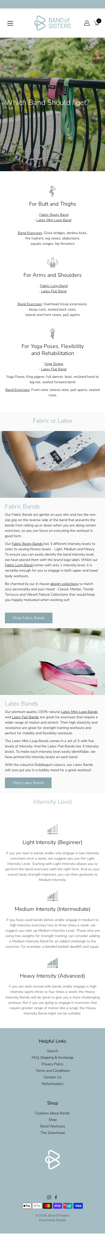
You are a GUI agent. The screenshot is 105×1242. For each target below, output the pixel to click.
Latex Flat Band (53, 291)
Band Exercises (30, 232)
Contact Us (52, 1077)
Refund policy (52, 1083)
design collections (64, 583)
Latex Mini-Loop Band (53, 220)
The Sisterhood (52, 1132)
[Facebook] (56, 1197)
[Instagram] (49, 1197)
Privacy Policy (52, 1064)
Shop (53, 1119)
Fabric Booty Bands (27, 543)
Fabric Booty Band (53, 214)
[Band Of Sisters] (52, 23)
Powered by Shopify (52, 1220)
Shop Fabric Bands (28, 618)
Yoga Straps (53, 363)
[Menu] (10, 23)
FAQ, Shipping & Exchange (53, 1057)
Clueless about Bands (52, 1113)
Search (52, 1050)
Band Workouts (52, 1126)
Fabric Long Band (54, 285)
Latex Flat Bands (25, 717)
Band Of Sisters (58, 1215)
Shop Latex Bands (28, 783)
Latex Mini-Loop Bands (79, 711)
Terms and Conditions (53, 1070)
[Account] (87, 23)
